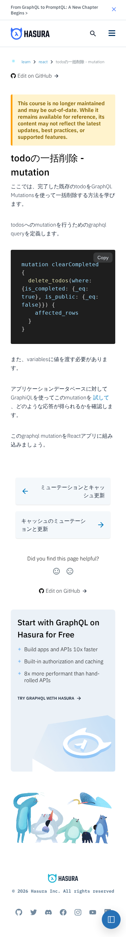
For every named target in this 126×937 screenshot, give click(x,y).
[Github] (19, 912)
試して (101, 397)
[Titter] (34, 912)
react (43, 61)
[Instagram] (78, 912)
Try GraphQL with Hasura (45, 698)
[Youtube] (93, 912)
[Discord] (48, 912)
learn (26, 61)
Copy (103, 257)
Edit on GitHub (34, 75)
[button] (114, 10)
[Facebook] (63, 912)
